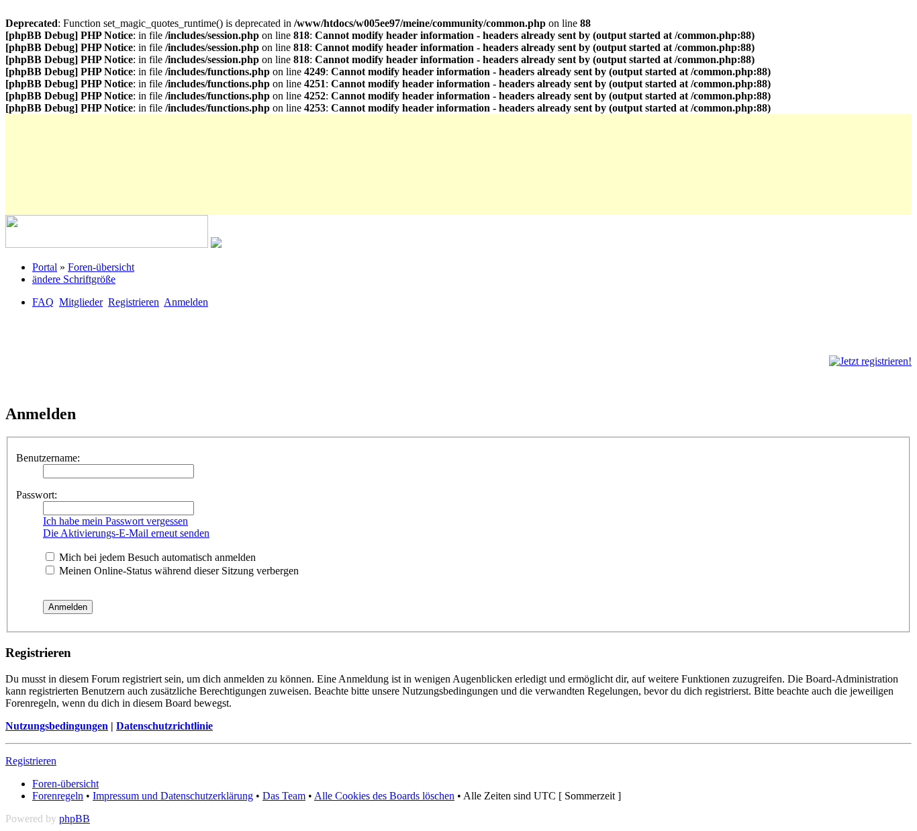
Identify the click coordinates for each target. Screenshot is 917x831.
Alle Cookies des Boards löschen (384, 795)
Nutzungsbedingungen (56, 726)
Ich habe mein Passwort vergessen (115, 521)
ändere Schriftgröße (73, 279)
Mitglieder (81, 302)
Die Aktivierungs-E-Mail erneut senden (126, 533)
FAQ (43, 302)
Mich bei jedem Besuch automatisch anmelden (156, 557)
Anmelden (186, 302)
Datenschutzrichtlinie (164, 726)
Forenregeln (57, 795)
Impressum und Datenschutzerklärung (173, 795)
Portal (44, 267)
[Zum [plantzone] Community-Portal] (106, 244)
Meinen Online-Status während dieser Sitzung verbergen (177, 570)
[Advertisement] (249, 144)
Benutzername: (48, 458)
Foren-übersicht (101, 267)
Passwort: (36, 494)
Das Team (283, 795)
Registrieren (133, 302)
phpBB (74, 818)
